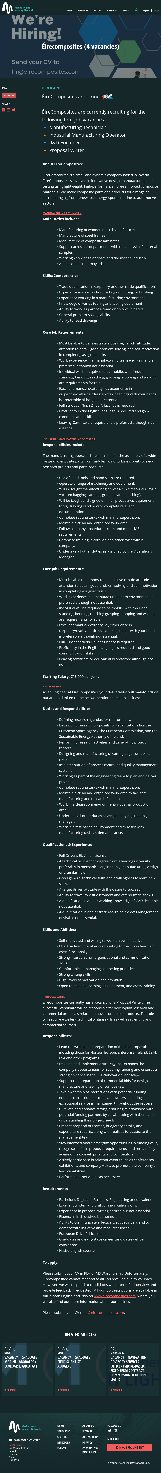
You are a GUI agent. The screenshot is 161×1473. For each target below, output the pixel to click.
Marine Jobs (9, 95)
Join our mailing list (130, 1447)
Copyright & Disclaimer (90, 1450)
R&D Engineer (52, 686)
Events (126, 10)
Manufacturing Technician (62, 213)
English (146, 10)
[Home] (17, 8)
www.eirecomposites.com (115, 1295)
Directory (112, 10)
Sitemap (87, 1431)
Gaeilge (156, 10)
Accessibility (90, 1437)
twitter (110, 1431)
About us (88, 1426)
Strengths (83, 10)
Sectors (97, 10)
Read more (10, 1390)
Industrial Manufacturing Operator (69, 439)
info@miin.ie (15, 1444)
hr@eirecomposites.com (104, 1312)
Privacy (87, 1443)
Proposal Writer (54, 996)
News (69, 10)
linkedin (116, 1431)
